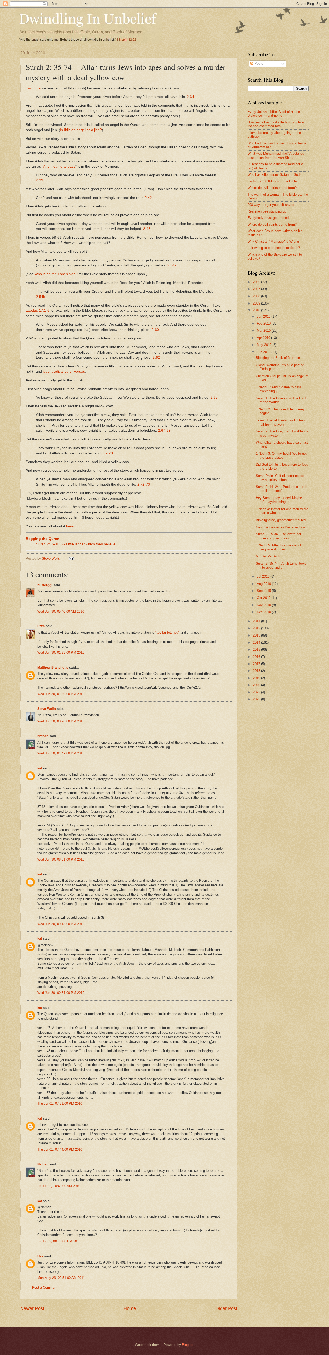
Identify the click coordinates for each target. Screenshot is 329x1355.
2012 (257, 628)
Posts (258, 64)
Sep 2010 (264, 591)
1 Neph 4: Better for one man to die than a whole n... (282, 511)
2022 (257, 692)
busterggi (44, 585)
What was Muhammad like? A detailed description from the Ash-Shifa (276, 155)
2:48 (146, 229)
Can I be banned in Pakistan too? (280, 527)
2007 (257, 289)
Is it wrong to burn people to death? (274, 248)
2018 (257, 671)
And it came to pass (59, 166)
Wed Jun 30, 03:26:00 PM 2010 (60, 721)
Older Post (226, 1308)
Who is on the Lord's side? (56, 274)
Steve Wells (51, 558)
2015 (257, 649)
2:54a (172, 265)
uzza (41, 626)
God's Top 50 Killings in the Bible (272, 181)
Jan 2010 (264, 316)
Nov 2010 (264, 605)
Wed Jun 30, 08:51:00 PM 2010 (60, 859)
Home (130, 1308)
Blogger (187, 1345)
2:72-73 (143, 484)
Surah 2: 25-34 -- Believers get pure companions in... (278, 536)
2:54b (40, 297)
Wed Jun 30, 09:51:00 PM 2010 (60, 993)
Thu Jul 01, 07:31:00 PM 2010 (59, 1103)
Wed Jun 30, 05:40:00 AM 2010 (60, 611)
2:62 (156, 358)
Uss (40, 1256)
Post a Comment (44, 1287)
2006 (257, 282)
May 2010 (264, 345)
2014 (257, 642)
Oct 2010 (264, 598)
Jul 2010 (263, 576)
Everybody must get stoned (268, 218)
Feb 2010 (264, 323)
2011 (257, 621)
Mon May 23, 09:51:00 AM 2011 (61, 1278)
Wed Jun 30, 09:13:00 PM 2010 (60, 924)
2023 (257, 699)
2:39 (39, 180)
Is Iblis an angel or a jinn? (81, 130)
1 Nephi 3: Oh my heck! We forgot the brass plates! (281, 455)
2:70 (109, 453)
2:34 (190, 97)
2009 (257, 303)
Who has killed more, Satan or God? (274, 175)
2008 (257, 296)
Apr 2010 (264, 338)
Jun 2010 (264, 352)
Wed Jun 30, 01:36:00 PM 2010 (60, 694)
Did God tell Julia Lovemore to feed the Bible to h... (282, 466)
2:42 (148, 198)
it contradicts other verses (64, 371)
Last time (33, 88)
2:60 (155, 330)
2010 (257, 310)
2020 (257, 685)
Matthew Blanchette (52, 667)
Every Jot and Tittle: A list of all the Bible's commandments (274, 113)
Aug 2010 (264, 584)
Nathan (42, 736)
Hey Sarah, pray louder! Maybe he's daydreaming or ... (279, 500)
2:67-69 (164, 430)
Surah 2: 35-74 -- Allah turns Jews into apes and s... (281, 565)
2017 (257, 664)
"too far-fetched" (167, 632)
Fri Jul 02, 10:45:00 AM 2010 (58, 1186)
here (70, 526)
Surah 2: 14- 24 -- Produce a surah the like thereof (281, 489)
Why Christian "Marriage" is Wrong (273, 241)
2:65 (214, 397)
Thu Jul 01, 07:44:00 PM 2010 (59, 1149)
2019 (257, 678)
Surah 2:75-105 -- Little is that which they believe (75, 544)
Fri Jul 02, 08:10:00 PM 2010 (58, 1241)
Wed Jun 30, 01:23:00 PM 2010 (60, 653)
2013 (257, 635)
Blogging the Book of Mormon (278, 358)
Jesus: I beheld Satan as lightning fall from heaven (281, 422)
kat (39, 768)
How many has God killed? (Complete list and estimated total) (276, 124)
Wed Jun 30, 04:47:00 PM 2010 (60, 753)
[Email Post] (71, 558)
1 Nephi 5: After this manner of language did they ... (278, 547)
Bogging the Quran (42, 539)
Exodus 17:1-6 (37, 310)
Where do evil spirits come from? (272, 188)
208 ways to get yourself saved (271, 205)
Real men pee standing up (267, 211)
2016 (257, 657)
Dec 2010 (264, 612)
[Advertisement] (288, 742)
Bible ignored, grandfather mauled (281, 520)
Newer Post (32, 1308)
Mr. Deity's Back (268, 556)
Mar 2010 (264, 331)
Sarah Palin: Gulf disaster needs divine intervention (280, 478)
